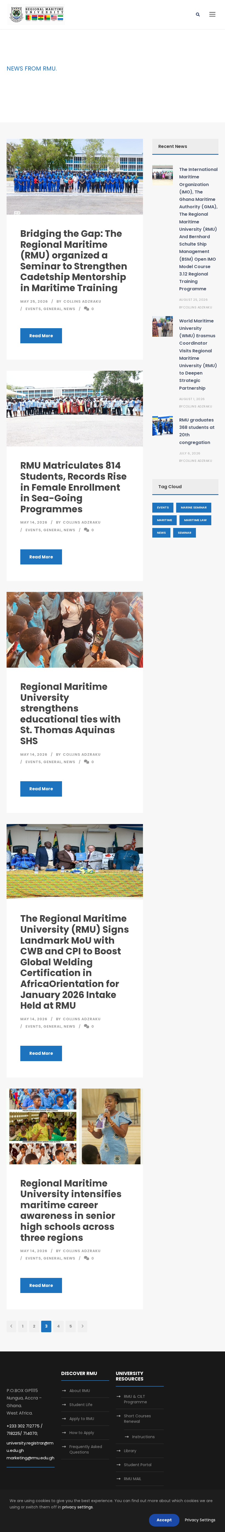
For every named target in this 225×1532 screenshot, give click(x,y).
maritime (164, 520)
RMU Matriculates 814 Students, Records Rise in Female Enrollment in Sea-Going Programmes (73, 487)
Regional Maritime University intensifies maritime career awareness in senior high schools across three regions (71, 1210)
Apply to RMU (81, 1418)
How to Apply (81, 1432)
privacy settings (77, 1507)
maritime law (195, 520)
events (163, 507)
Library (130, 1451)
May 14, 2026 (33, 522)
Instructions (143, 1437)
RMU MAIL (132, 1479)
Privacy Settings (200, 1520)
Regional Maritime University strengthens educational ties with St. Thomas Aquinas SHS (70, 713)
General (52, 308)
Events (33, 308)
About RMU (79, 1390)
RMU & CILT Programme (135, 1399)
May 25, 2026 (34, 301)
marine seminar (194, 507)
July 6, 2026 (190, 453)
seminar (184, 532)
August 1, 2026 (192, 399)
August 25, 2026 (193, 299)
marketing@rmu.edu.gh (30, 1458)
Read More (41, 336)
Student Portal (137, 1465)
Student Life (80, 1404)
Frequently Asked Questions (85, 1449)
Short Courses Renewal (137, 1418)
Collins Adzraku (82, 301)
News (69, 308)
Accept (164, 1520)
